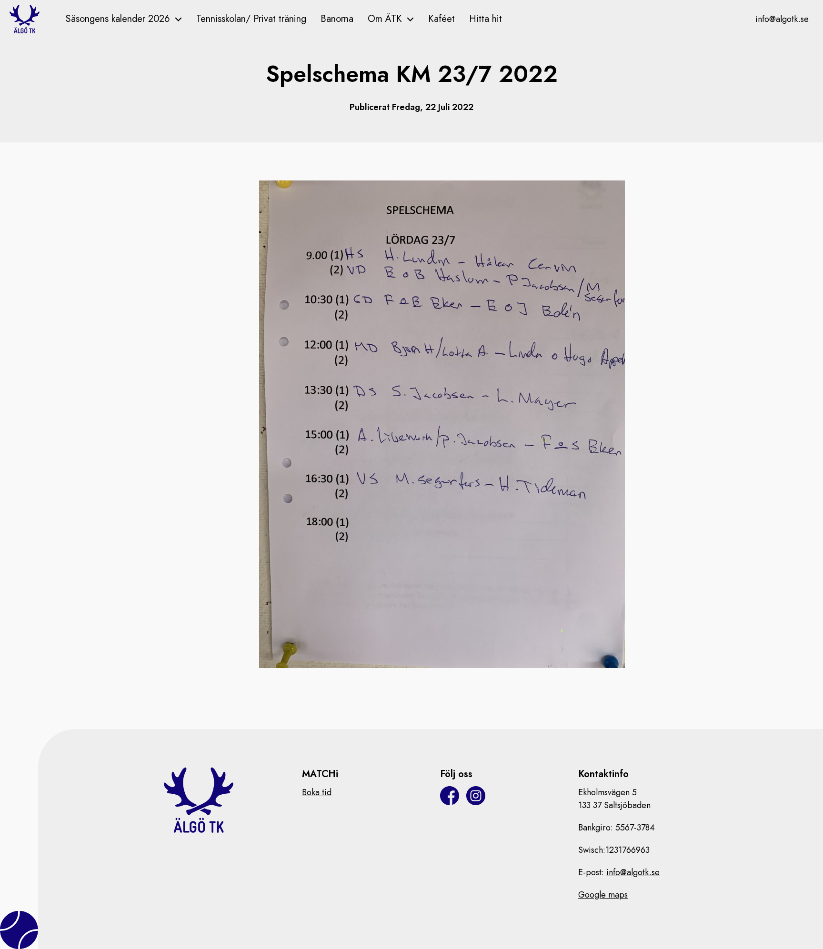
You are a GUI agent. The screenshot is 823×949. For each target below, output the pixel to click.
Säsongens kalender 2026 (118, 19)
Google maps (603, 895)
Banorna (337, 19)
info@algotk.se (782, 19)
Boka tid (316, 792)
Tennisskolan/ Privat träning (251, 19)
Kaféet (441, 19)
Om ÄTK (385, 19)
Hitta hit (485, 19)
